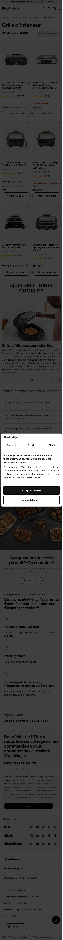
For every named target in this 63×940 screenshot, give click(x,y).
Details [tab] (31, 445)
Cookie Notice (32, 477)
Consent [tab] (11, 445)
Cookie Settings (30, 500)
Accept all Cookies (31, 490)
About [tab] (51, 445)
